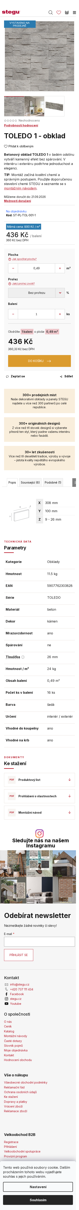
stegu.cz (15, 998)
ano (50, 633)
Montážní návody (15, 1036)
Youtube (15, 1003)
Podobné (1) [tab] (53, 482)
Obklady (53, 562)
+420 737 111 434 (21, 989)
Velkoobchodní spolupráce (22, 1151)
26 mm (52, 657)
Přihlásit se (19, 955)
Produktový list (29, 779)
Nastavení (38, 1187)
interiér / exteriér (60, 716)
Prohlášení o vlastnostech (37, 796)
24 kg (51, 669)
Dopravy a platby (15, 1101)
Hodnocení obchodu (18, 1060)
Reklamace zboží (15, 1111)
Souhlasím (38, 1200)
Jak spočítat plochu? (22, 259)
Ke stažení (11, 1096)
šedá (50, 705)
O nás (8, 1021)
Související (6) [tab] (30, 482)
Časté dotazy (13, 1041)
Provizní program (15, 1156)
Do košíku (36, 361)
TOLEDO (54, 597)
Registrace (11, 1142)
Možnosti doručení (17, 201)
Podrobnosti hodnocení (21, 125)
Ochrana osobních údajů (20, 1092)
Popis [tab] (12, 482)
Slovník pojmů (13, 1045)
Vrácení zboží (13, 1106)
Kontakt (9, 1055)
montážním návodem (20, 188)
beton (51, 609)
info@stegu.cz (19, 984)
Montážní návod (30, 812)
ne (49, 645)
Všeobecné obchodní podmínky (25, 1082)
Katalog (9, 1031)
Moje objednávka (16, 1050)
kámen (52, 621)
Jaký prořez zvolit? (21, 283)
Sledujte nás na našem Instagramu (40, 843)
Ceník (8, 1026)
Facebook (17, 994)
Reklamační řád (14, 1087)
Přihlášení (10, 1146)
